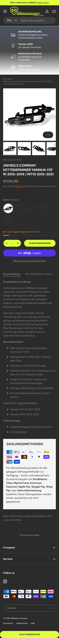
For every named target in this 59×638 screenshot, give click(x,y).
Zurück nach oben (29, 535)
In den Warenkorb (40, 243)
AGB (33, 623)
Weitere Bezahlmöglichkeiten (29, 260)
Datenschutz (22, 623)
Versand (18, 186)
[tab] (11, 273)
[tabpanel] (29, 357)
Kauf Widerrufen (29, 634)
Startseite (7, 79)
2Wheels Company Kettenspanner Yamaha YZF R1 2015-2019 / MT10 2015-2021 (28, 82)
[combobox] (29, 20)
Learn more (43, 2)
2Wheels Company (18, 618)
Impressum (8, 623)
